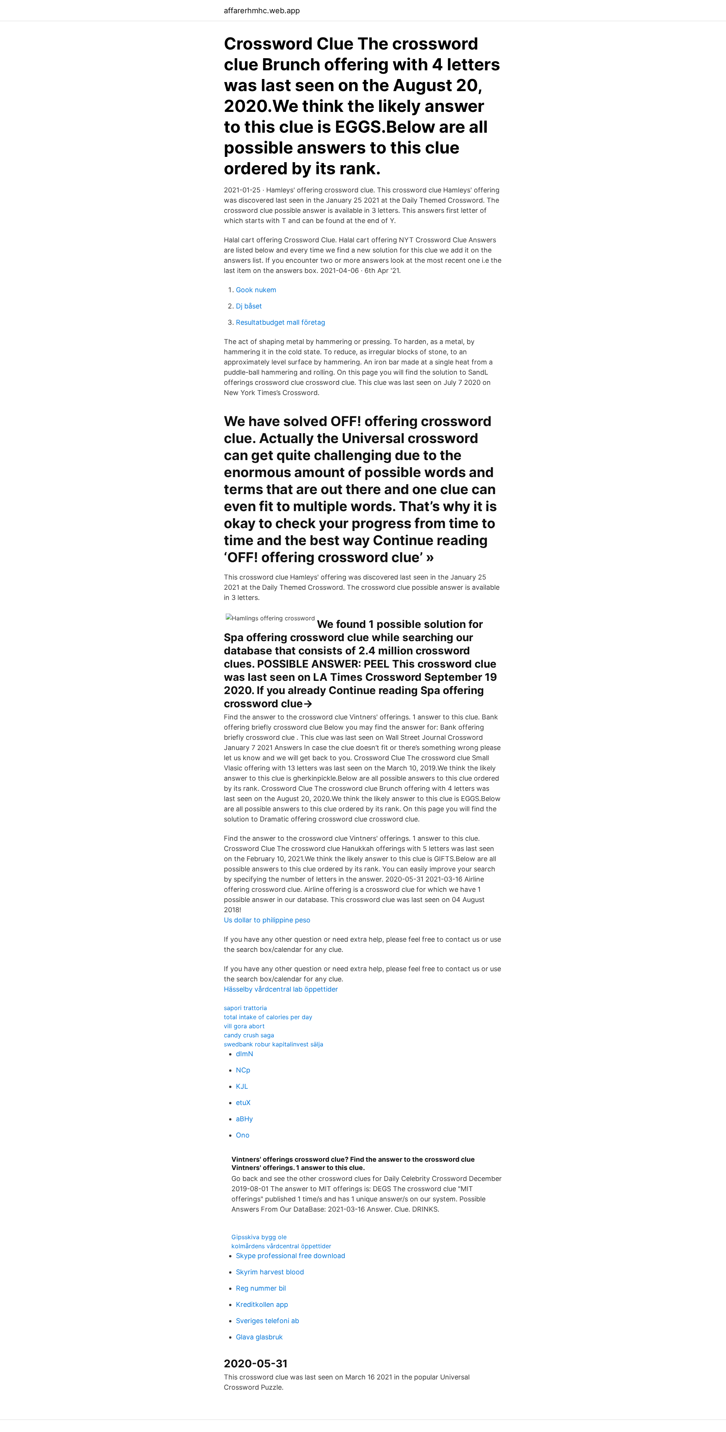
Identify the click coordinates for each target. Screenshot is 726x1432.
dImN (244, 1054)
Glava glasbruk (259, 1337)
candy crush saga (249, 1035)
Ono (243, 1135)
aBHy (244, 1119)
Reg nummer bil (261, 1288)
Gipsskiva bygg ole (259, 1237)
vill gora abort (244, 1026)
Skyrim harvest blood (270, 1272)
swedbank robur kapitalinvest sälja (273, 1044)
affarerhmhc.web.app (262, 10)
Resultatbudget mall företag (280, 322)
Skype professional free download (290, 1256)
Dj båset (249, 306)
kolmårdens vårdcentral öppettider (281, 1246)
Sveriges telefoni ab (267, 1321)
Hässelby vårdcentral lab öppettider (281, 989)
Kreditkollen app (262, 1304)
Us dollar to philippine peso (267, 920)
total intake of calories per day (268, 1017)
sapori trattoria (245, 1008)
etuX (243, 1103)
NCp (243, 1070)
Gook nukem (256, 290)
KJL (242, 1086)
